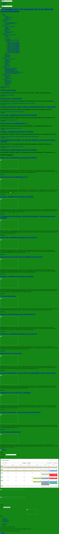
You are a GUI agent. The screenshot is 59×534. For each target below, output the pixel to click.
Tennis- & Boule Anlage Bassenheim (12, 73)
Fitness (4, 25)
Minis (6, 53)
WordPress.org (5, 521)
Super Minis (7, 54)
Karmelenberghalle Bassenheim (11, 69)
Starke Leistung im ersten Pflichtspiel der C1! (14, 123)
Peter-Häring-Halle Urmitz (10, 70)
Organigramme (8, 19)
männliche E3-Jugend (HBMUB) (13, 52)
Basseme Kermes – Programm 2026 (11, 98)
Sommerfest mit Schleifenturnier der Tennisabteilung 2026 (17, 314)
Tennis (4, 57)
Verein (4, 15)
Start (4, 14)
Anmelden (5, 518)
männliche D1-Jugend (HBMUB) (13, 47)
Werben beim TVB (8, 78)
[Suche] (0, 1)
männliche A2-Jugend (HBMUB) (13, 43)
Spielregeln (7, 24)
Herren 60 (7, 62)
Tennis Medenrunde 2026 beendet (10, 432)
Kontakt (4, 4)
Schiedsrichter (7, 56)
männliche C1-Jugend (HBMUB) (13, 45)
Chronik (6, 18)
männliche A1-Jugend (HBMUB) (13, 42)
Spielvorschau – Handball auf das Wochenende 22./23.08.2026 (18, 150)
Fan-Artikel (7, 76)
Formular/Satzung (8, 80)
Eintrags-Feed (5, 519)
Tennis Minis (7, 66)
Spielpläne (7, 84)
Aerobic (6, 27)
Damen (6, 35)
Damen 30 (7, 59)
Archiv (1, 507)
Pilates (6, 30)
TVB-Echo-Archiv (8, 82)
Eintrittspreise (7, 55)
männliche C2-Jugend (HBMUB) (13, 46)
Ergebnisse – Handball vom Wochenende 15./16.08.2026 (16, 276)
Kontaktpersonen (8, 75)
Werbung (4, 74)
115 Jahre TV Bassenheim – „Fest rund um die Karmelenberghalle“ (20, 412)
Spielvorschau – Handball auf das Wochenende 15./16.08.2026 (18, 334)
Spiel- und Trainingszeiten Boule (11, 23)
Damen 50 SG (7, 60)
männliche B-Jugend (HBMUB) (13, 44)
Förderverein (5, 20)
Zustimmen (3, 532)
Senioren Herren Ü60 (9, 31)
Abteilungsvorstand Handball (10, 34)
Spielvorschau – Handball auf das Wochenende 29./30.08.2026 (18, 115)
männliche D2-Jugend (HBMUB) (13, 48)
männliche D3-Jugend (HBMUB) (13, 49)
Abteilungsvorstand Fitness (10, 26)
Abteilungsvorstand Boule (10, 22)
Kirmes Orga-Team (8, 17)
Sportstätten (5, 67)
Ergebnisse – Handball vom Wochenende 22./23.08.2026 (16, 131)
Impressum (5, 3)
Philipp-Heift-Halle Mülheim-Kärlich (12, 71)
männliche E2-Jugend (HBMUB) (13, 51)
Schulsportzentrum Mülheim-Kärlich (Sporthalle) (14, 72)
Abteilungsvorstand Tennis (10, 58)
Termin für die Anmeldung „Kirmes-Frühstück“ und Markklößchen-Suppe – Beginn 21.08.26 (28, 107)
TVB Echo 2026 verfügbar (8, 90)
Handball (4, 33)
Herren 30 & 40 (8, 61)
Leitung (8, 41)
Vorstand (6, 16)
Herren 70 (7, 63)
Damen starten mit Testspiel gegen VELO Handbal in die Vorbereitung (21, 257)
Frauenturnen (7, 28)
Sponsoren (7, 77)
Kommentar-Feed (6, 520)
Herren (6, 37)
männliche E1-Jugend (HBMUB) (13, 50)
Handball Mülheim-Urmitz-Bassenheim (12, 40)
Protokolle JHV (8, 81)
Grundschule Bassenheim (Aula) (11, 68)
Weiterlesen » (2, 174)
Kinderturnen (7, 29)
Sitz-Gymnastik (8, 32)
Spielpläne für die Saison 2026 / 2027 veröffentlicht (15, 392)
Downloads (5, 79)
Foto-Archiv (7, 83)
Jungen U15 (7, 65)
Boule (4, 21)
